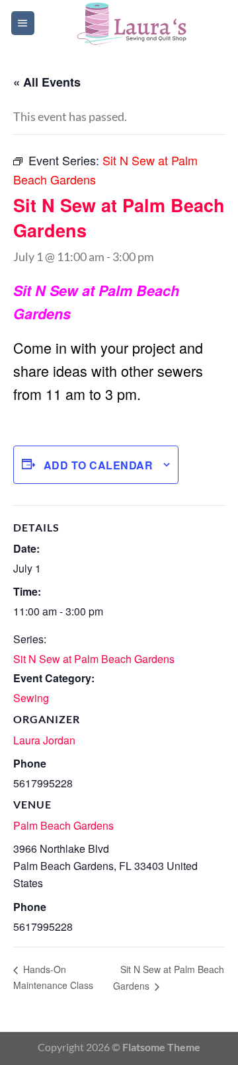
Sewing (31, 697)
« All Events (47, 82)
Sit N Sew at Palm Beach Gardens (94, 658)
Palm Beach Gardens (63, 825)
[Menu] (22, 23)
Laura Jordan (44, 740)
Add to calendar (98, 465)
